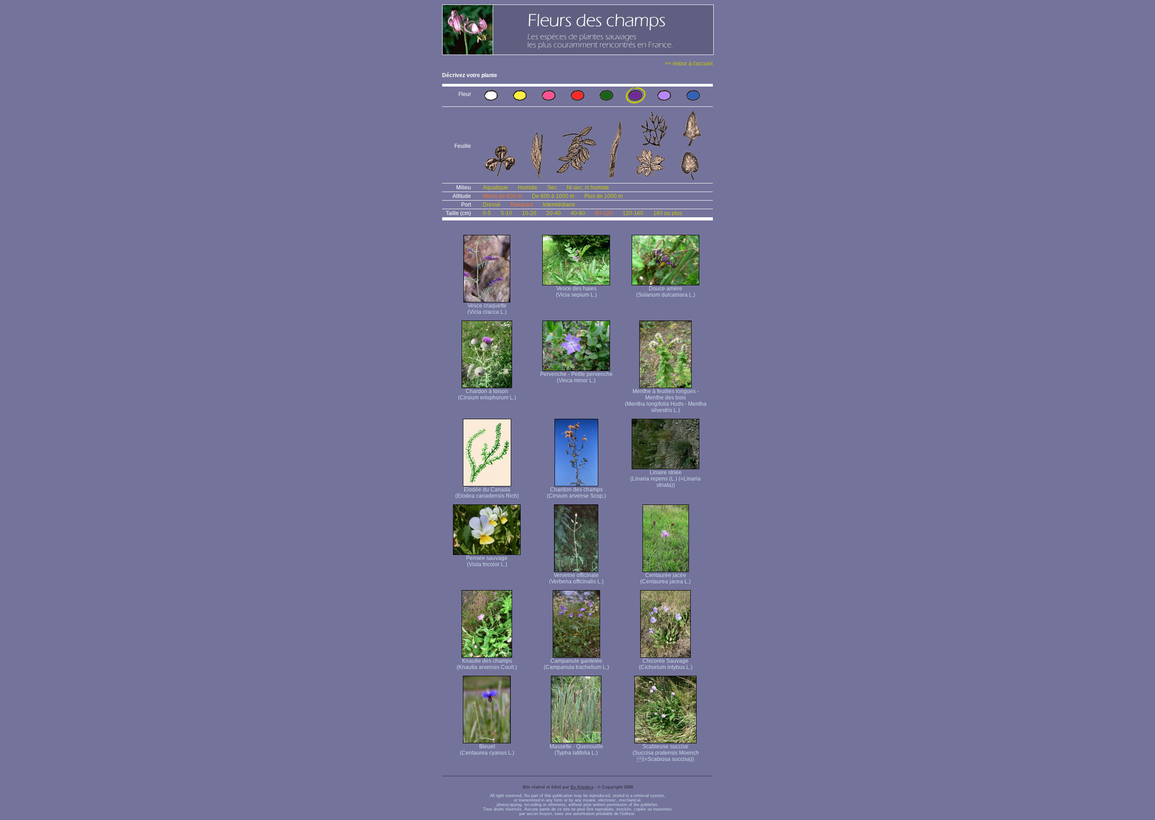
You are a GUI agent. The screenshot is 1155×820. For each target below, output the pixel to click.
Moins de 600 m (502, 196)
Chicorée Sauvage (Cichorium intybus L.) (666, 664)
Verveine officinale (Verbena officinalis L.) (576, 578)
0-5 (487, 213)
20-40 (553, 213)
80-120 (604, 213)
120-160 (633, 213)
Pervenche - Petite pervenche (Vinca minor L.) (576, 377)
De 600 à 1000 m (553, 196)
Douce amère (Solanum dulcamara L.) (665, 291)
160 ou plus (667, 213)
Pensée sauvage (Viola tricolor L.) (487, 561)
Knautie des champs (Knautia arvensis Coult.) (487, 664)
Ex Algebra (582, 787)
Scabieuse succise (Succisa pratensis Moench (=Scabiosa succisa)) (666, 752)
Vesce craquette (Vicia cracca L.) (487, 308)
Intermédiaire (559, 205)
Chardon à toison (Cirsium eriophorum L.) (487, 394)
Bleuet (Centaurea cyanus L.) (487, 749)
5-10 (506, 213)
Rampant (521, 205)
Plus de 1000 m (603, 196)
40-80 (578, 213)
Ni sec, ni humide (588, 187)
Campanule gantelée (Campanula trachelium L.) (576, 664)
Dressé (491, 205)
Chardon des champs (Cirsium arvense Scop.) (576, 492)
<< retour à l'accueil (689, 63)
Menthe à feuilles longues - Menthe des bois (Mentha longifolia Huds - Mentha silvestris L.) (666, 400)
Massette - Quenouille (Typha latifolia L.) (576, 749)
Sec (552, 187)
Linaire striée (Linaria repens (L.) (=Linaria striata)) (665, 478)
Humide (527, 187)
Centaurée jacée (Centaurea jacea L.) (665, 578)
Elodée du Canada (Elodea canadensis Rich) (487, 492)
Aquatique (495, 187)
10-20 (529, 213)
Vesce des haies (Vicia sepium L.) (576, 291)
